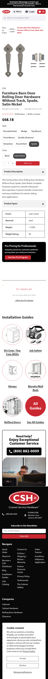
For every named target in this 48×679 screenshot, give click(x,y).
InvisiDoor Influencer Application (40, 559)
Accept (23, 658)
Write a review (34, 114)
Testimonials (22, 580)
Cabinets (6, 604)
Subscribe (24, 536)
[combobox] (20, 18)
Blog (4, 570)
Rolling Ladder (12, 30)
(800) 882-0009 (11, 514)
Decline (22, 666)
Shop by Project (4, 30)
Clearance (6, 617)
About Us (6, 556)
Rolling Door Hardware (12, 612)
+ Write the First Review (24, 301)
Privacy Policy (29, 651)
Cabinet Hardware (10, 608)
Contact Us (22, 549)
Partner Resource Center (21, 569)
